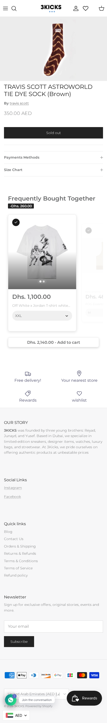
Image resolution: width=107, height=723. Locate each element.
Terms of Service (18, 568)
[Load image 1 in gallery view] (53, 49)
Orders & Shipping (20, 546)
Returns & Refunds (20, 553)
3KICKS (19, 706)
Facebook (12, 496)
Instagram (13, 487)
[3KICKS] (50, 8)
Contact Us (13, 539)
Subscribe (19, 641)
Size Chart (13, 170)
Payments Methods (21, 157)
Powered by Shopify (39, 706)
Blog (8, 531)
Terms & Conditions (21, 561)
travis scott (19, 103)
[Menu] (5, 8)
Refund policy (16, 575)
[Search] (16, 8)
